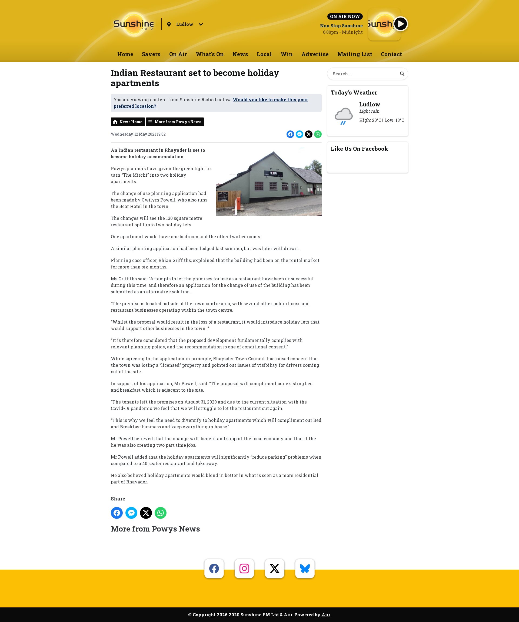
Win (287, 54)
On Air (178, 54)
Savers (151, 54)
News (240, 54)
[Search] (402, 73)
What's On (210, 54)
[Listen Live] (400, 23)
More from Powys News (178, 121)
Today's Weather (354, 92)
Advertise (315, 54)
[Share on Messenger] (299, 134)
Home (125, 54)
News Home (130, 121)
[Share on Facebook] (290, 134)
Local (264, 54)
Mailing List (354, 54)
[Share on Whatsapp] (318, 134)
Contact (391, 54)
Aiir (326, 614)
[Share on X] (308, 134)
